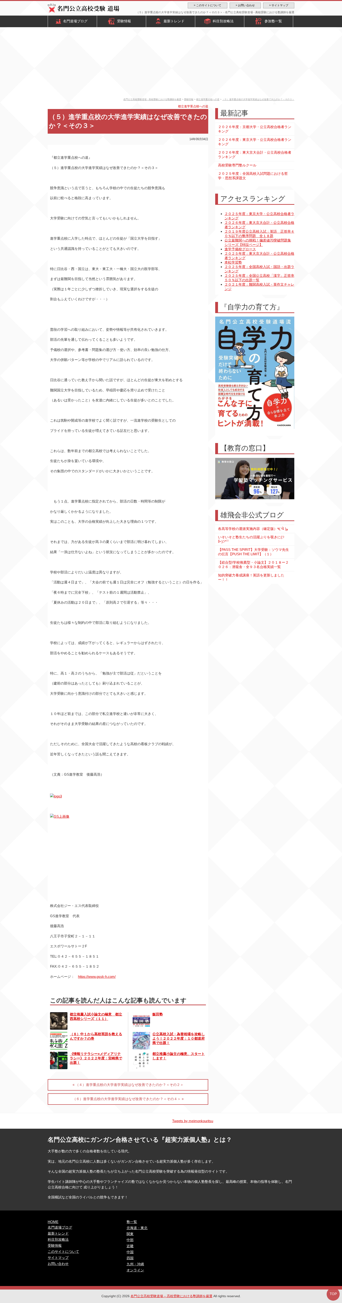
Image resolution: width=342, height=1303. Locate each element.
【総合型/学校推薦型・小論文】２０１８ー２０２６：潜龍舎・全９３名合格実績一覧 (253, 564)
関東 (130, 1234)
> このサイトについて (207, 5)
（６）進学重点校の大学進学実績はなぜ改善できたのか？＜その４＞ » (128, 1099)
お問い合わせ (58, 1264)
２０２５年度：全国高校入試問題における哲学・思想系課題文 (253, 176)
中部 (130, 1240)
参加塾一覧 (273, 21)
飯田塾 (157, 1014)
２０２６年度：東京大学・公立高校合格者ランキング (254, 142)
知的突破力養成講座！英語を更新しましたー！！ (251, 577)
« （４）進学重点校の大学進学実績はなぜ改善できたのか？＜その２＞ (128, 1085)
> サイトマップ (278, 5)
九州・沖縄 (135, 1264)
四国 (130, 1258)
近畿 (130, 1246)
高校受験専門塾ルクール (237, 165)
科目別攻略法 (223, 21)
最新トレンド (174, 21)
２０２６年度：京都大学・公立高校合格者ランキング (254, 129)
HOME (53, 1222)
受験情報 (124, 21)
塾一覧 (132, 1222)
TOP (333, 1294)
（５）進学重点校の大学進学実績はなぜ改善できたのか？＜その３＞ (258, 99)
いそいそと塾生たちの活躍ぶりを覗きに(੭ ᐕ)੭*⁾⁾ (251, 539)
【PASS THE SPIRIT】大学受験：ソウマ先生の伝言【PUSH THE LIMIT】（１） (253, 552)
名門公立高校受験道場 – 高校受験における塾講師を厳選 (171, 1296)
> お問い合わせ (245, 5)
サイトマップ (58, 1258)
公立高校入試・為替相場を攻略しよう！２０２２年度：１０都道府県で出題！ (178, 1038)
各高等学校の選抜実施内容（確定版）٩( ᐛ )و (253, 529)
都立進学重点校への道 (207, 99)
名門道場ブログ (75, 21)
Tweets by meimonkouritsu (192, 1121)
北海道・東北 (137, 1228)
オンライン (135, 1270)
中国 (130, 1252)
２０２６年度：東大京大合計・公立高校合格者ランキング (254, 154)
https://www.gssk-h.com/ (97, 977)
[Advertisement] (171, 63)
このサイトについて (63, 1251)
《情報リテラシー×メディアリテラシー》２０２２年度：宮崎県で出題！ (96, 1058)
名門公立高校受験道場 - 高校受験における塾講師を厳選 (152, 99)
